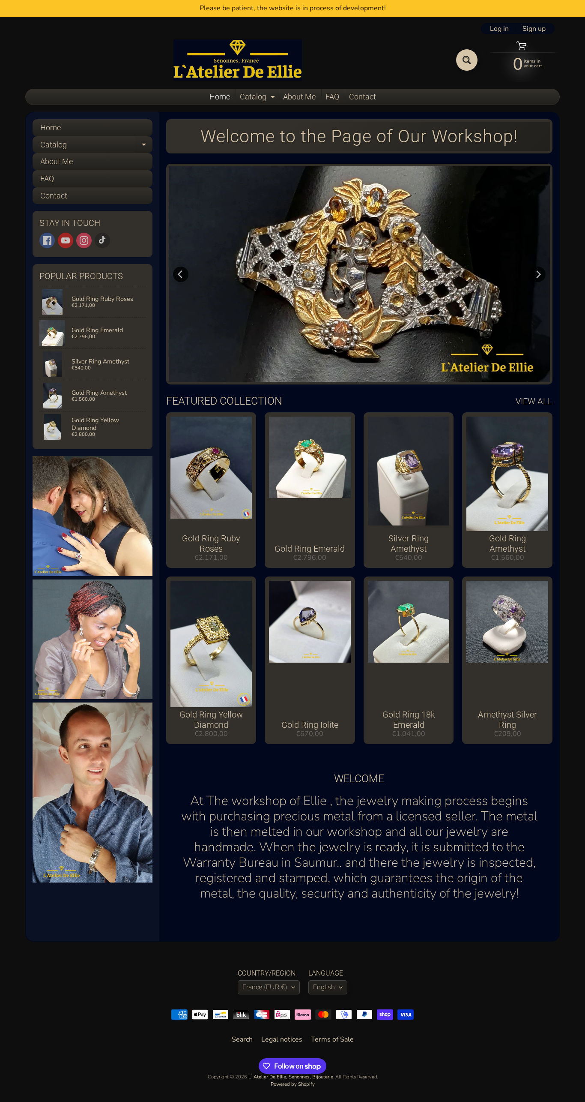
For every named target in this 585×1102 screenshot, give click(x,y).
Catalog (258, 98)
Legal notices (281, 1039)
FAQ (332, 96)
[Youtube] (65, 240)
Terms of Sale (332, 1039)
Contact (362, 96)
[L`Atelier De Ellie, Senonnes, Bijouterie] (237, 60)
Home (219, 96)
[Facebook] (47, 240)
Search (242, 1039)
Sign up (534, 28)
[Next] (538, 274)
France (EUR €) (264, 987)
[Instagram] (84, 240)
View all (534, 401)
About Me (299, 96)
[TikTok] (102, 240)
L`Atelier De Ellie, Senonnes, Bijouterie (290, 1077)
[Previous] (180, 274)
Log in (499, 28)
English (324, 987)
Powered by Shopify (293, 1084)
